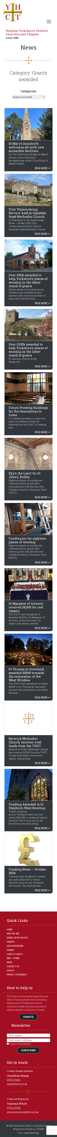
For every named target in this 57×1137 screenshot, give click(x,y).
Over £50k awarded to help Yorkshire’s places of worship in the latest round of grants (28, 280)
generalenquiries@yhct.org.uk (22, 1111)
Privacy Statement (17, 974)
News (9, 962)
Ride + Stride (13, 958)
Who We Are (13, 933)
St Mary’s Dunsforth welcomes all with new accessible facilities (26, 147)
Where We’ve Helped (17, 937)
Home (9, 929)
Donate (10, 950)
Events (10, 970)
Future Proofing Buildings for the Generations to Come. (28, 411)
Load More (28, 900)
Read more (41, 168)
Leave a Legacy (15, 954)
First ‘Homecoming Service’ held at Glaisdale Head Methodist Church (27, 213)
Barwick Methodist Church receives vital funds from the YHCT (25, 742)
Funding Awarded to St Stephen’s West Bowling (27, 806)
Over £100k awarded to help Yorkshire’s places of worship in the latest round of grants (28, 349)
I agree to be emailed (20, 1043)
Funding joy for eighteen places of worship (27, 540)
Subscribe (28, 1050)
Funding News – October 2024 (27, 871)
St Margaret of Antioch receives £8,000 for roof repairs (26, 607)
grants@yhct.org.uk (17, 1083)
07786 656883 (14, 1107)
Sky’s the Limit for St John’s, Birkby (24, 475)
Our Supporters (15, 946)
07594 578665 (14, 1079)
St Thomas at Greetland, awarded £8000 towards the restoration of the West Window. (26, 674)
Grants (11, 941)
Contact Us (13, 966)
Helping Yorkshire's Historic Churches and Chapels (27, 32)
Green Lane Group (31, 1133)
